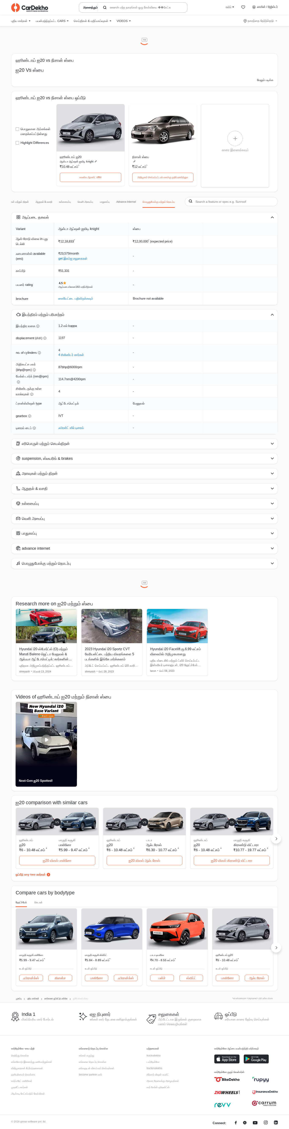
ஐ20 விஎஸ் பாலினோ (57, 860)
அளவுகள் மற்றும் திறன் (16, 201)
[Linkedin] (276, 1123)
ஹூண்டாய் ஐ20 (70, 157)
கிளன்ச (60, 978)
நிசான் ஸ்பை (140, 157)
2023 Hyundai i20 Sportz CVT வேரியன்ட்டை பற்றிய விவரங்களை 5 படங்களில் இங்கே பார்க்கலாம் (109, 654)
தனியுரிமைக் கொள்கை (23, 1074)
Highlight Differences (35, 143)
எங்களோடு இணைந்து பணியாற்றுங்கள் (31, 1061)
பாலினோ (65, 845)
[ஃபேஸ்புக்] (236, 1123)
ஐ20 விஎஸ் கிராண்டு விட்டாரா (231, 860)
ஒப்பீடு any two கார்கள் (30, 874)
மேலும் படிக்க (265, 80)
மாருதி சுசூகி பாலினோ (31, 955)
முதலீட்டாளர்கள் (19, 1087)
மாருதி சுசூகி (67, 840)
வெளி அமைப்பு (85, 201)
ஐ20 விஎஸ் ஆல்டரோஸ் (144, 860)
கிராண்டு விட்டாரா (246, 845)
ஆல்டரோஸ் (154, 845)
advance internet (126, 201)
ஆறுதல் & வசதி (44, 201)
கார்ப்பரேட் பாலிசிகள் (21, 1080)
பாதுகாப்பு (105, 201)
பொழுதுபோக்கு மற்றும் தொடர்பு (159, 201)
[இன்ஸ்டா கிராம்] (266, 1123)
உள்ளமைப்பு (65, 201)
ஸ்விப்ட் (191, 978)
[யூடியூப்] (255, 1123)
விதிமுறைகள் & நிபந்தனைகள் (27, 1068)
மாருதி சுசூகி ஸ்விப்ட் (96, 955)
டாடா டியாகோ (157, 955)
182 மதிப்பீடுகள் (84, 286)
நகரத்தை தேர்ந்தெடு (261, 20)
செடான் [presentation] (38, 902)
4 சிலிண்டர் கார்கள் (71, 355)
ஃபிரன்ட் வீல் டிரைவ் (71, 428)
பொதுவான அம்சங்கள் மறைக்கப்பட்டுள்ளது (35, 131)
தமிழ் (228, 6)
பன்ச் (161, 978)
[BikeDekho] (227, 1079)
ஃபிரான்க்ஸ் (31, 978)
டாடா (149, 840)
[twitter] (244, 1123)
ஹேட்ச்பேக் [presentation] (21, 902)
